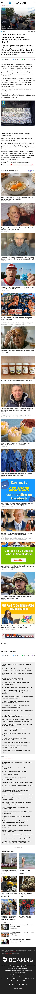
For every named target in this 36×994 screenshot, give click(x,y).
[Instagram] (16, 984)
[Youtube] (23, 984)
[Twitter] (13, 984)
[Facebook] (9, 984)
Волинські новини (5, 5)
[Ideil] (18, 988)
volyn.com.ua (13, 951)
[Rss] (26, 985)
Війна (13, 5)
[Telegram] (20, 984)
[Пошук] (34, 2)
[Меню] (1, 2)
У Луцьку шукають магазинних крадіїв (21, 165)
